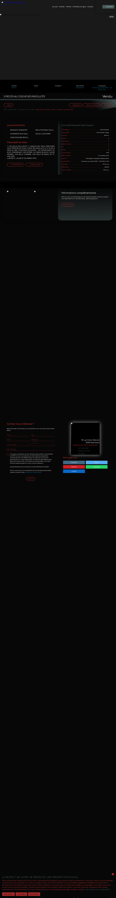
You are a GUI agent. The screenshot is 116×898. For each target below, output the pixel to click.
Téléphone (34, 439)
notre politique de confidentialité (97, 889)
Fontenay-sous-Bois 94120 (26, 109)
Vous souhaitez (34, 443)
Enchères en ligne (79, 7)
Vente (5, 109)
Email (8, 439)
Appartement (12, 109)
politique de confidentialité (33, 472)
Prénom (9, 435)
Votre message (11, 449)
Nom (32, 435)
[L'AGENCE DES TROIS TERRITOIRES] (13, 7)
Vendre (68, 7)
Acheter (62, 7)
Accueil (55, 7)
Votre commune (11, 444)
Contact (90, 7)
